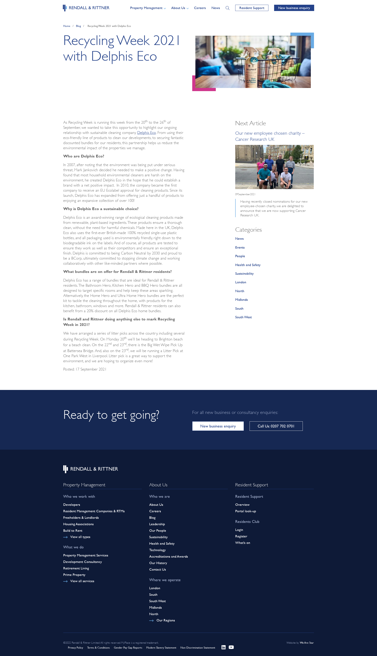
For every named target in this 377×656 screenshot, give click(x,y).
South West (243, 317)
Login (239, 529)
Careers (200, 7)
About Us (156, 504)
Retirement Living (76, 568)
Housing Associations (78, 524)
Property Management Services (85, 555)
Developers (71, 504)
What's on (242, 542)
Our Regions (165, 620)
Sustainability (244, 273)
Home (66, 26)
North (239, 291)
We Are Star (307, 642)
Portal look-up (245, 511)
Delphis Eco (146, 132)
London (240, 282)
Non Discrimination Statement (197, 647)
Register (241, 536)
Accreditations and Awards (168, 556)
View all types (80, 536)
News (215, 7)
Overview (242, 504)
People (240, 256)
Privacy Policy (75, 647)
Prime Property (74, 574)
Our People (157, 530)
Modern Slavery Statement (161, 647)
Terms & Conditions (98, 647)
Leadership (157, 524)
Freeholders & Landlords (81, 517)
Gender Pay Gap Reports (128, 647)
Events (240, 247)
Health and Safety (248, 264)
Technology (157, 550)
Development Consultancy (82, 561)
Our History (158, 562)
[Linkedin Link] (223, 647)
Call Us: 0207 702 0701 (276, 426)
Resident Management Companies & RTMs (94, 511)
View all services (82, 581)
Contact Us (157, 569)
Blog (78, 26)
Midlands (241, 299)
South (239, 308)
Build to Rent (72, 530)
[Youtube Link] (231, 647)
